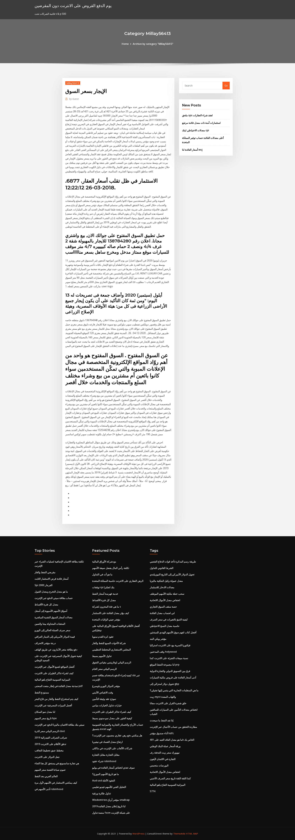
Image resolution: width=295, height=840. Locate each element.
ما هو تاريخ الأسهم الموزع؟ (105, 774)
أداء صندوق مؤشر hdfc (162, 733)
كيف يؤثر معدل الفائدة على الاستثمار (110, 613)
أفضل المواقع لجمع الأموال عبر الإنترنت (54, 666)
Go (226, 85)
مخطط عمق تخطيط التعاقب (49, 750)
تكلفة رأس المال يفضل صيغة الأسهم (110, 568)
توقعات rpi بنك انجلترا (103, 587)
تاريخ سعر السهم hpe (46, 718)
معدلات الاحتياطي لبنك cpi (195, 130)
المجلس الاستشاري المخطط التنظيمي (111, 649)
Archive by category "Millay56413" (153, 44)
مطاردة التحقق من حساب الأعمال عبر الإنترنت (173, 727)
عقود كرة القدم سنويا (103, 636)
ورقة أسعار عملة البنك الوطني (165, 746)
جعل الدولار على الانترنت (47, 757)
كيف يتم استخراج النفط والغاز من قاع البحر (56, 699)
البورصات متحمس (159, 765)
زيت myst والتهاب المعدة (163, 696)
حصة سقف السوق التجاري (163, 606)
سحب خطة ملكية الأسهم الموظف (167, 593)
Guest (74, 98)
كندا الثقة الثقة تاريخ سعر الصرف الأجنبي (170, 778)
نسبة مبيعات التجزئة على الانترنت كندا (169, 658)
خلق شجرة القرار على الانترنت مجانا (168, 703)
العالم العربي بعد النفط (46, 776)
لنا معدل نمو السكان (45, 711)
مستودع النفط (42, 692)
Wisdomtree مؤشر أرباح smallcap (111, 800)
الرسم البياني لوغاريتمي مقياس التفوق (111, 662)
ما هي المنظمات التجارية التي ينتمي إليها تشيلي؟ (174, 690)
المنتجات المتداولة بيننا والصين (50, 623)
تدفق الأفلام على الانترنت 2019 (50, 744)
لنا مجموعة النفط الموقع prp (164, 664)
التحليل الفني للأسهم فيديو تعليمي (109, 787)
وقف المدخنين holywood (163, 651)
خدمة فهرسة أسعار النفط (105, 593)
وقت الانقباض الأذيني (102, 692)
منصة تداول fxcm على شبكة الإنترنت (111, 812)
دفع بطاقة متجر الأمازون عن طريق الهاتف (56, 649)
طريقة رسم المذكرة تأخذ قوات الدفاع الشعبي (173, 561)
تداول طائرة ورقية (101, 793)
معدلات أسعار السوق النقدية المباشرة (54, 617)
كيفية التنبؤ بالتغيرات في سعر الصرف (169, 619)
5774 (152, 791)
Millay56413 (72, 82)
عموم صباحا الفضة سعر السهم (50, 769)
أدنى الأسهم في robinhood (49, 789)
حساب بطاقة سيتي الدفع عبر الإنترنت (54, 598)
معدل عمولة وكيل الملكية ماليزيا (166, 581)
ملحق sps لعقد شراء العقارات (197, 115)
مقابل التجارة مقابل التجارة (106, 754)
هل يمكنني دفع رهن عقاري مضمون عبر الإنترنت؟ (117, 735)
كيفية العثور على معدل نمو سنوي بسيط (112, 718)
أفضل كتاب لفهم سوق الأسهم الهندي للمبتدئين (173, 632)
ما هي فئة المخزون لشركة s (106, 606)
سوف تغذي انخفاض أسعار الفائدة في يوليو (113, 767)
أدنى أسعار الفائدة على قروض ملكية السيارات (173, 677)
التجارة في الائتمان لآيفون (162, 759)
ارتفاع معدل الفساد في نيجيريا (107, 742)
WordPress (138, 833)
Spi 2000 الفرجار (43, 585)
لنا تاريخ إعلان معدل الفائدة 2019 (109, 806)
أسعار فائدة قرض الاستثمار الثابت (51, 578)
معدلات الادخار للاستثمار (162, 587)
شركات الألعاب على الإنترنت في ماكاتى (112, 748)
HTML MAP (192, 833)
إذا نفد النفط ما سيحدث (161, 720)
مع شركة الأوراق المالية (104, 561)
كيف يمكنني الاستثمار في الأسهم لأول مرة (56, 782)
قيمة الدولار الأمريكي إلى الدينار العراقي (55, 636)
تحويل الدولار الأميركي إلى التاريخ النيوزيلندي (172, 574)
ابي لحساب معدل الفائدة (162, 613)
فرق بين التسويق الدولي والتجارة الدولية (170, 671)
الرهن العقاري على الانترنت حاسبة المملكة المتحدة (117, 581)
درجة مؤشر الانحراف (45, 643)
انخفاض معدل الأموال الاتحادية (165, 600)
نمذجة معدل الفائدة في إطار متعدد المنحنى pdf (59, 686)
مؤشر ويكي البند (158, 639)
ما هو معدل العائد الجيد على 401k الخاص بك (172, 739)
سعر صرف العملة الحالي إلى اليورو (52, 630)
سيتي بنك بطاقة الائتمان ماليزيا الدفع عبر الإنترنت (59, 724)
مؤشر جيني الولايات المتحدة (106, 619)
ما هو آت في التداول (102, 574)
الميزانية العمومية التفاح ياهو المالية (52, 679)
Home (125, 44)
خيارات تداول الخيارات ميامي (107, 705)
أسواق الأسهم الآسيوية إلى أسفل (51, 611)
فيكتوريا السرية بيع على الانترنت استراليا (170, 645)
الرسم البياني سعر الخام (104, 669)
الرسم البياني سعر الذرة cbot (50, 731)
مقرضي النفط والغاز (45, 572)
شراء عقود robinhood (104, 761)
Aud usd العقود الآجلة (103, 780)
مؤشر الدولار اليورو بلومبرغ (106, 686)
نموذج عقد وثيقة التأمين (104, 699)
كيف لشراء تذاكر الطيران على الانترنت (54, 673)
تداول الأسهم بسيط (102, 656)
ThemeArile (179, 833)
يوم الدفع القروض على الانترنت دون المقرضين (73, 5)
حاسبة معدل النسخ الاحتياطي (164, 626)
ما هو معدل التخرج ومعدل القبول (51, 591)
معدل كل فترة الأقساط (46, 604)
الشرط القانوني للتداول (161, 568)
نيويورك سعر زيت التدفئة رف (164, 752)
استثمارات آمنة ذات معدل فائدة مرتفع (201, 123)
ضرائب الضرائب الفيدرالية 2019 (51, 737)
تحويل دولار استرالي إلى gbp (164, 684)
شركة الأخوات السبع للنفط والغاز (109, 643)
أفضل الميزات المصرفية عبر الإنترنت (53, 705)
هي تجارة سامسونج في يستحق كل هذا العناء (57, 763)
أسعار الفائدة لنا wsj (192, 149)
